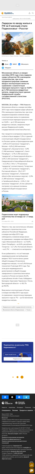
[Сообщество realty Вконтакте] (19, 397)
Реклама (15, 410)
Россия (28, 310)
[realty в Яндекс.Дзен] (12, 397)
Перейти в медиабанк (24, 56)
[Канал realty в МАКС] (5, 397)
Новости (4, 407)
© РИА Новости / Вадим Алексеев (10, 56)
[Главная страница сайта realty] (11, 13)
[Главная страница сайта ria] (2, 13)
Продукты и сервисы (26, 410)
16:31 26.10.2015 (7, 17)
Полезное (28, 407)
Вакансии (5, 417)
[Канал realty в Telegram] (26, 397)
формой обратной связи (18, 451)
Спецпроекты (6, 410)
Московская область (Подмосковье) (13, 310)
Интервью (20, 407)
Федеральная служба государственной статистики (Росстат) (18, 307)
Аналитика (12, 407)
